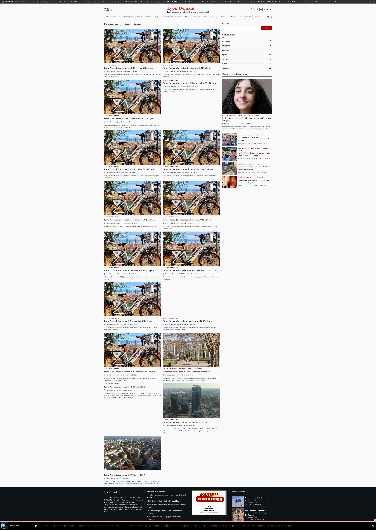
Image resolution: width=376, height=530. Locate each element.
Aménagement (129, 17)
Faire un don (258, 17)
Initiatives (178, 17)
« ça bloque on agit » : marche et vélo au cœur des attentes (57, 2)
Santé (205, 17)
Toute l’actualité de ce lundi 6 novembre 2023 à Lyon (187, 321)
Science (212, 17)
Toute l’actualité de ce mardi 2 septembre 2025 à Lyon (188, 169)
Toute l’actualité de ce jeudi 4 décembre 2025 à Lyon (187, 68)
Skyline (240, 17)
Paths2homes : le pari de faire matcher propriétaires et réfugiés (184, 2)
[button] (36, 526)
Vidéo (248, 115)
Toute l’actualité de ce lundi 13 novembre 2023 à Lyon (129, 271)
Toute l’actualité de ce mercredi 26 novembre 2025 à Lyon (189, 83)
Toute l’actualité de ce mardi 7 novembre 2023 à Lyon (128, 321)
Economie (147, 17)
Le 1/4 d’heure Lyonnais (113, 17)
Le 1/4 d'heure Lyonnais (111, 65)
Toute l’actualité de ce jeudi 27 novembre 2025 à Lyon (128, 119)
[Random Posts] (267, 16)
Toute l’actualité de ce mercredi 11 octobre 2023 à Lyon (129, 372)
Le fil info (182, 368)
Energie (156, 17)
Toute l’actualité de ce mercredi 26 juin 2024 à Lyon (187, 220)
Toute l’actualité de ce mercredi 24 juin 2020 (124, 387)
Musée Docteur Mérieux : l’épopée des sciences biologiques (99, 2)
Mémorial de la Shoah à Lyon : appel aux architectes (187, 372)
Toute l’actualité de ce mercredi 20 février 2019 (185, 423)
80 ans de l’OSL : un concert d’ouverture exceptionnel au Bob (141, 2)
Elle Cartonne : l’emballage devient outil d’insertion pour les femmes (257, 513)
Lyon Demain (180, 8)
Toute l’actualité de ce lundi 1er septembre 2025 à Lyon (129, 220)
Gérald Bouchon (110, 71)
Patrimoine (197, 17)
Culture (139, 17)
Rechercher (226, 23)
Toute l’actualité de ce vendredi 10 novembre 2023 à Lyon (189, 271)
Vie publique (231, 17)
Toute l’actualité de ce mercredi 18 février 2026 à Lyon (129, 68)
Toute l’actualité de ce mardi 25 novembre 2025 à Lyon (129, 169)
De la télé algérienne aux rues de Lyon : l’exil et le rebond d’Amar (262, 2)
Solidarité (221, 17)
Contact (248, 17)
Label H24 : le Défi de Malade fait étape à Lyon (223, 2)
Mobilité (187, 17)
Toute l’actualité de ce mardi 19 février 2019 (124, 475)
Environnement (167, 17)
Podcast (190, 368)
